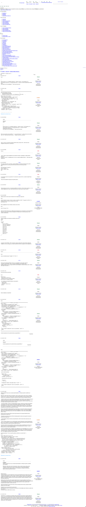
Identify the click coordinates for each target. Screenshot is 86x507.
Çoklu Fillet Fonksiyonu (6, 62)
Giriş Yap (62, 1)
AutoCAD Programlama (6, 20)
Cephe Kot (4, 42)
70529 (19, 149)
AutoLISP (7, 71)
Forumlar (3, 71)
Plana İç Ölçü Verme (5, 47)
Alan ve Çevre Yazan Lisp (6, 49)
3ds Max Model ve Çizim (6, 36)
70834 (19, 338)
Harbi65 (38, 359)
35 (50, 504)
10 (42, 504)
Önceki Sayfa (29, 504)
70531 (19, 174)
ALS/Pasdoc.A (4, 45)
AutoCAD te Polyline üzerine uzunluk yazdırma (10, 58)
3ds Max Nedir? (4, 35)
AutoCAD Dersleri (5, 29)
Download (30, 3)
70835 (19, 391)
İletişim (61, 505)
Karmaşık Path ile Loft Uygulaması (7, 61)
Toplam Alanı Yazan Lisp (6, 48)
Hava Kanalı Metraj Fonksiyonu (7, 52)
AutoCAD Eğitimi (5, 28)
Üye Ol (59, 1)
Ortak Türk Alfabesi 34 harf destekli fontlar (10, 65)
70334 (19, 117)
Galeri (34, 3)
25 (47, 504)
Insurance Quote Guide (52, 506)
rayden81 (38, 201)
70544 (19, 216)
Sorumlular (4, 14)
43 (53, 504)
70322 (19, 88)
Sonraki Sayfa (56, 504)
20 (45, 504)
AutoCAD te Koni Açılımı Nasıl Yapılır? (8, 55)
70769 (19, 239)
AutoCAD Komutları (5, 23)
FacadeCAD (4, 41)
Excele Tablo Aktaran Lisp (6, 46)
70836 (19, 458)
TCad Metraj (4, 40)
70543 (19, 195)
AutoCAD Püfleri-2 (5, 22)
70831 (19, 299)
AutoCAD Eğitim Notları (6, 30)
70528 (19, 139)
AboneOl (37, 3)
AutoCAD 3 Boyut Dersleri (6, 31)
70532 (19, 184)
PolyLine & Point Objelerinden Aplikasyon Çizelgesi (10, 56)
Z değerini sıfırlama (5, 57)
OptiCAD (4, 54)
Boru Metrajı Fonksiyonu (6, 53)
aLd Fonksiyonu (5, 39)
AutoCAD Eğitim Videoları (6, 27)
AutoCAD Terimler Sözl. (6, 24)
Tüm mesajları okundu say (6, 15)
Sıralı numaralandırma (5, 59)
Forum (27, 3)
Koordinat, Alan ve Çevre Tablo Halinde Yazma (9, 50)
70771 (19, 260)
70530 (19, 162)
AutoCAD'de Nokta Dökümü (7, 51)
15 (43, 504)
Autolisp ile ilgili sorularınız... (15, 71)
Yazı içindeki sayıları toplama (7, 60)
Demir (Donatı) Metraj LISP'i (7, 64)
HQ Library (4, 43)
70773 (19, 270)
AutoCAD (4, 19)
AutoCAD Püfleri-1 (5, 21)
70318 (19, 75)
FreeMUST (4, 44)
